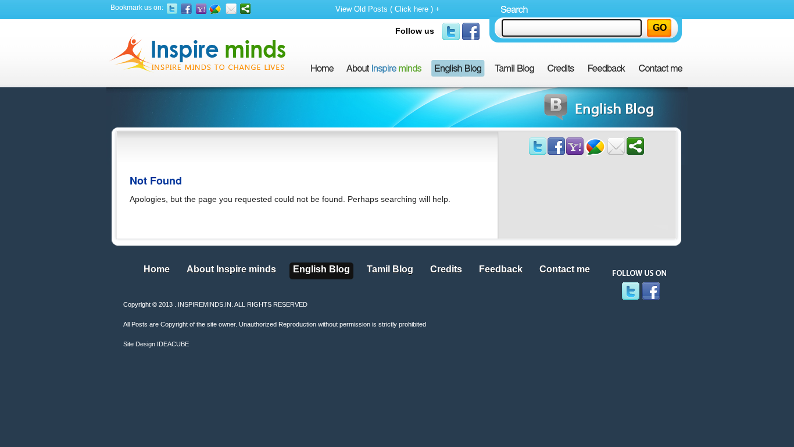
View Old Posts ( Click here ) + (387, 9)
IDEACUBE (173, 343)
